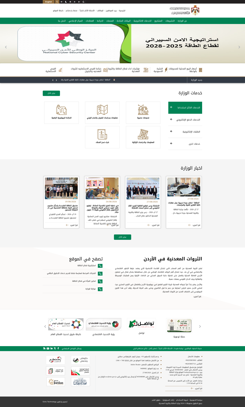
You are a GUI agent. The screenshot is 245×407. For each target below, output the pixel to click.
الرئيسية (121, 10)
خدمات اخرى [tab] (194, 144)
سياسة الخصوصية (196, 400)
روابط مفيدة (178, 348)
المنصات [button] (110, 21)
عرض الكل (51, 93)
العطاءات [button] (90, 21)
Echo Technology (49, 402)
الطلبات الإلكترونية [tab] (191, 132)
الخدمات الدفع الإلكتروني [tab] (188, 120)
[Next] (239, 47)
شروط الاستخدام (182, 400)
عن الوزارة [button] (182, 21)
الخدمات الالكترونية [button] (142, 21)
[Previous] (6, 47)
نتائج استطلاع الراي (140, 348)
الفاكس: (199, 364)
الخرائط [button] (100, 21)
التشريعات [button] (170, 21)
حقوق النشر (156, 400)
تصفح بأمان (153, 348)
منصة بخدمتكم (71, 10)
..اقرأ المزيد (197, 296)
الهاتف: (199, 360)
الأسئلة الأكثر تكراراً (87, 10)
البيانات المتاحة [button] (124, 21)
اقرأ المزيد (196, 225)
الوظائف (99, 10)
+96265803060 (190, 360)
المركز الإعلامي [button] (76, 21)
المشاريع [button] (158, 21)
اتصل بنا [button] (62, 21)
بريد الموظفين (111, 10)
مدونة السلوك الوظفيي (193, 348)
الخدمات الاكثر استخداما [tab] (189, 108)
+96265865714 (190, 364)
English (48, 2)
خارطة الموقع (58, 10)
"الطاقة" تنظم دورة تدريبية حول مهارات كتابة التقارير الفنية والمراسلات (92, 80)
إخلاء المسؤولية (168, 400)
